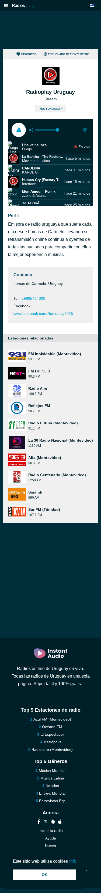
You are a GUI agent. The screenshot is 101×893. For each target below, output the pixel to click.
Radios (23, 5)
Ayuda (50, 838)
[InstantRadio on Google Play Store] (53, 822)
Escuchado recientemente (68, 54)
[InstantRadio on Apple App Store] (60, 822)
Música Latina (52, 778)
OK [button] (44, 874)
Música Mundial (52, 770)
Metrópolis (52, 742)
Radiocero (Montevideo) (52, 749)
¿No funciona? (51, 108)
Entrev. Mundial (52, 793)
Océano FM (52, 727)
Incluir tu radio (51, 830)
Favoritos (29, 54)
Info (72, 861)
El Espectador (52, 734)
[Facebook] (39, 822)
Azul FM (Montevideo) (52, 719)
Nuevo (50, 846)
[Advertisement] (51, 29)
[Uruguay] (94, 5)
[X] (46, 822)
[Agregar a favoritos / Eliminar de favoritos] (84, 130)
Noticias (52, 786)
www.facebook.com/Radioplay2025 (43, 313)
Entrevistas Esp (52, 801)
